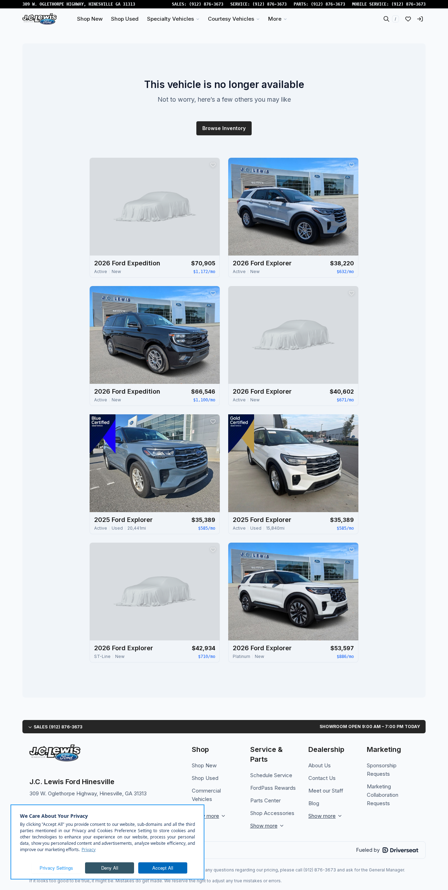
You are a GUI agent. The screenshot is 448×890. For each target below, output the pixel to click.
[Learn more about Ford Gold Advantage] (241, 434)
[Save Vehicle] (213, 165)
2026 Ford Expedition (127, 263)
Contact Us (322, 778)
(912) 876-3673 (206, 4)
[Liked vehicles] (408, 19)
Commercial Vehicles (206, 794)
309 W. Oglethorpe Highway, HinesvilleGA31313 (78, 4)
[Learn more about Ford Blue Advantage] (102, 434)
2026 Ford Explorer (262, 263)
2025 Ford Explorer (123, 519)
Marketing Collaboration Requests (382, 795)
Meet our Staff (325, 790)
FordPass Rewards (273, 787)
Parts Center (265, 800)
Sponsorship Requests (382, 769)
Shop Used (205, 778)
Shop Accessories (272, 813)
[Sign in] (420, 19)
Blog (313, 803)
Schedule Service (271, 775)
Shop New (204, 765)
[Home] (39, 19)
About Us (319, 765)
